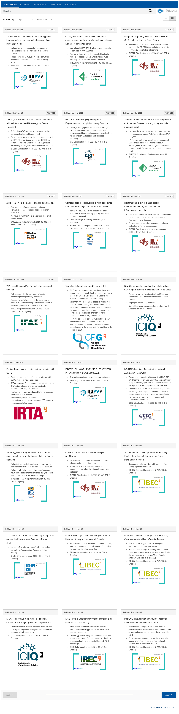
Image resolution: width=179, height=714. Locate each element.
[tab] (10, 4)
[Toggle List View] (166, 18)
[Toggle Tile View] (172, 18)
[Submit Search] (150, 11)
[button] (26, 19)
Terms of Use (169, 707)
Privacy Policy (156, 707)
